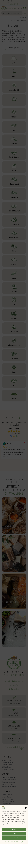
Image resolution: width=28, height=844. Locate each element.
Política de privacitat (13, 842)
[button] (25, 807)
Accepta (14, 829)
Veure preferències (14, 838)
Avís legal (21, 842)
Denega (14, 833)
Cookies (7, 842)
